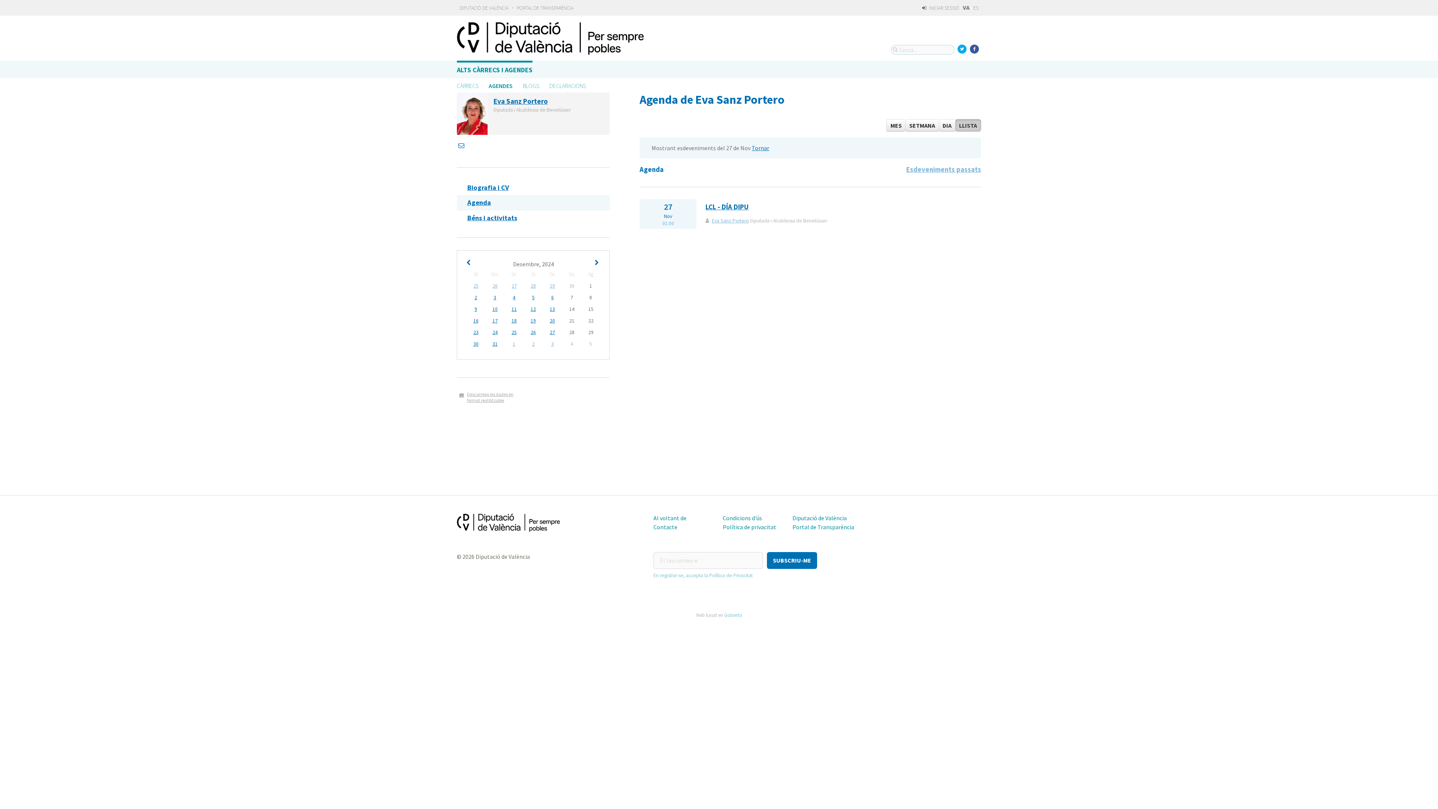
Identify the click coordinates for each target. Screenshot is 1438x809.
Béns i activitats (492, 217)
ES (976, 8)
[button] (792, 560)
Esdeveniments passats (943, 169)
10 (495, 309)
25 (476, 286)
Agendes (501, 86)
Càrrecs (468, 86)
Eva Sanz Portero (730, 221)
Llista (968, 125)
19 (533, 321)
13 (552, 309)
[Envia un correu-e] (462, 145)
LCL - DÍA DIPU (727, 207)
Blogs (531, 86)
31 (495, 344)
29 (552, 286)
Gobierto (733, 615)
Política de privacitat (749, 527)
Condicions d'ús (742, 518)
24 (495, 332)
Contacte (665, 527)
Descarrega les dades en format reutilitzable (490, 397)
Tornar (760, 148)
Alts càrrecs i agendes (495, 70)
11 (514, 309)
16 (476, 321)
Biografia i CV (488, 187)
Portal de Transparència (545, 8)
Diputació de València (484, 8)
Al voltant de (669, 518)
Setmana (922, 125)
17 (495, 321)
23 (476, 332)
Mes (896, 125)
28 (533, 286)
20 (552, 321)
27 (514, 286)
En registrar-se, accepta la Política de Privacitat (703, 575)
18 (514, 321)
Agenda (479, 202)
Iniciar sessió (943, 8)
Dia (947, 125)
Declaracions (567, 86)
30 (476, 344)
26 (495, 286)
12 (533, 309)
